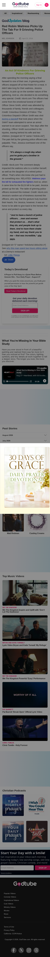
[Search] (47, 5)
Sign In (39, 5)
